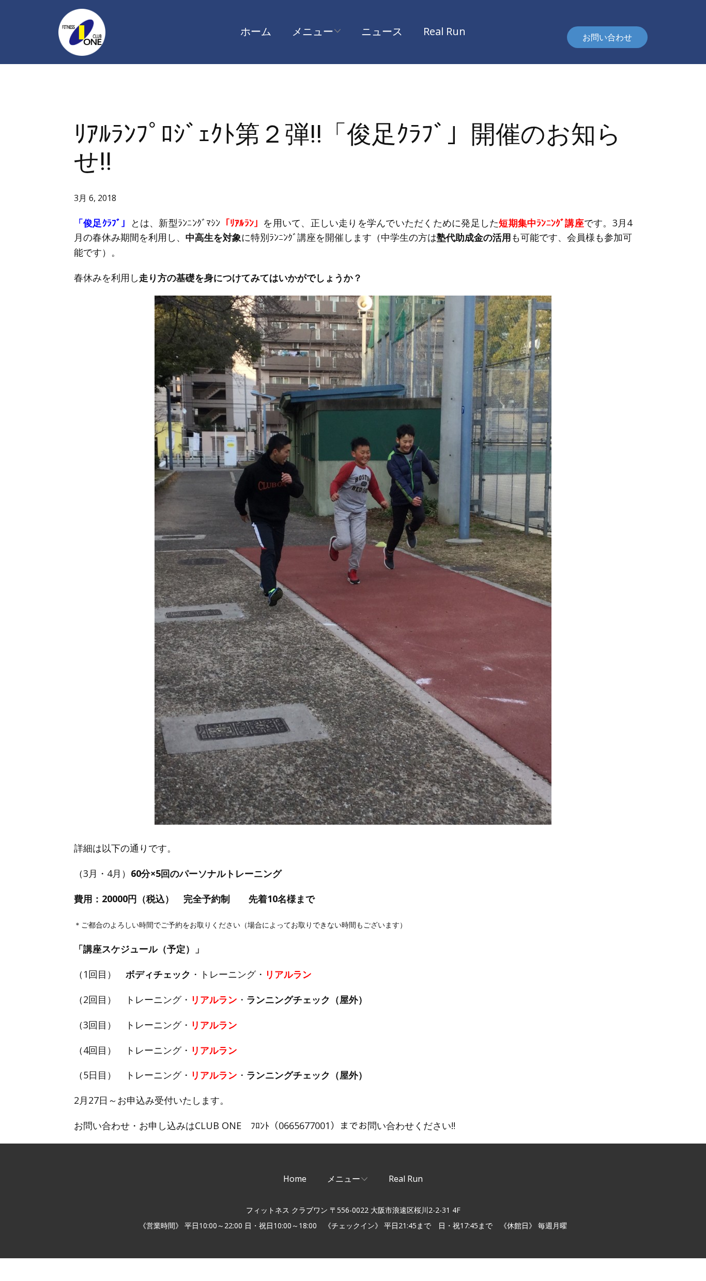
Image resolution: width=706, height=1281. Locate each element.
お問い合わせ (607, 37)
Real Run (444, 31)
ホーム (255, 31)
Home (294, 1178)
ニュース (382, 31)
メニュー (312, 31)
